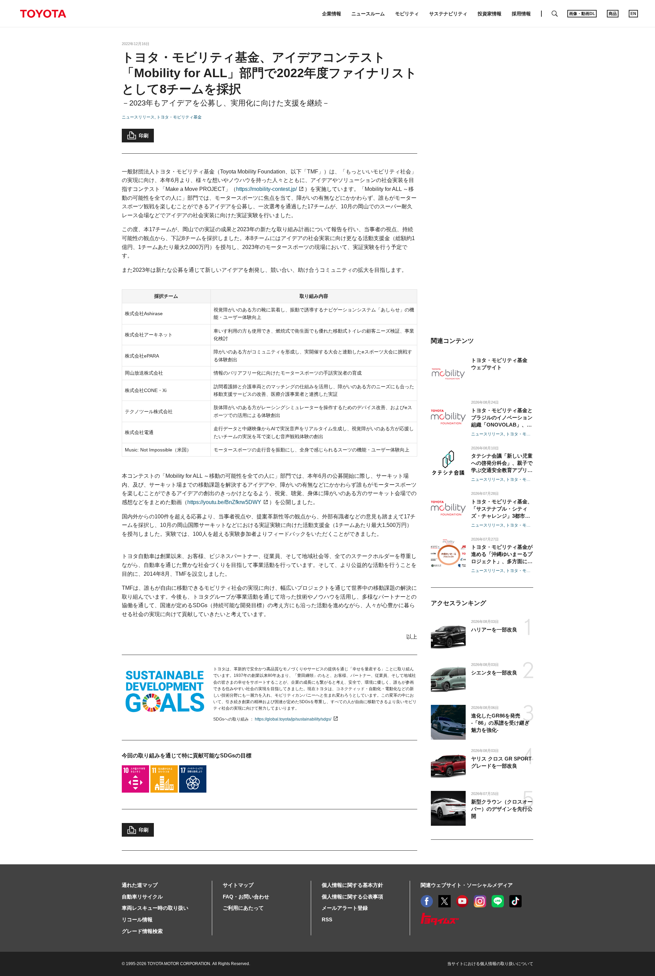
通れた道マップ (140, 885)
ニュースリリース (138, 117)
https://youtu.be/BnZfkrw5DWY (224, 502)
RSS (327, 919)
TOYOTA (43, 14)
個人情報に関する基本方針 (352, 885)
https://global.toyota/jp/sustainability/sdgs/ (293, 719)
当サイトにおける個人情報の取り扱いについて (490, 963)
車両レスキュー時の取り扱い (155, 908)
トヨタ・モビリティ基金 (179, 117)
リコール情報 (137, 919)
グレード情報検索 (142, 931)
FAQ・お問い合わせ (246, 897)
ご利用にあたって (243, 908)
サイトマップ (238, 885)
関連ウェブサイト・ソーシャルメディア (467, 885)
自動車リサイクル (142, 897)
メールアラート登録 (345, 908)
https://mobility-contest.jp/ (266, 189)
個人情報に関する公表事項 (352, 897)
